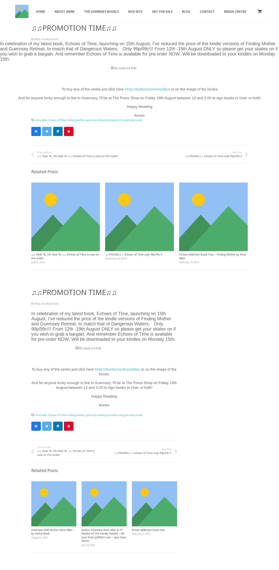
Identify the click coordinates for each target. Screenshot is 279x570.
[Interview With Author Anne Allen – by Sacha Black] (53, 483)
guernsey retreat (95, 120)
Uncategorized (49, 39)
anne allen (41, 120)
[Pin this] (68, 131)
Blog (37, 39)
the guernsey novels (131, 120)
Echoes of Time (57, 120)
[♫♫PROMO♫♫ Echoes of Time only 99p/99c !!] (139, 185)
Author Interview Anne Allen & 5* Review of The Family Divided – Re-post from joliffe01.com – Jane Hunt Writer (104, 535)
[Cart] (259, 11)
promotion (112, 120)
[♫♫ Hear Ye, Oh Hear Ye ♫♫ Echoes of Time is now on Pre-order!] (65, 185)
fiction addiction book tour (148, 530)
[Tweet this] (47, 131)
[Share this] (36, 131)
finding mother (75, 120)
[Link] (21, 11)
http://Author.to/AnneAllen (148, 89)
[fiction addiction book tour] (154, 483)
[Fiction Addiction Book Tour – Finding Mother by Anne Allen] (213, 185)
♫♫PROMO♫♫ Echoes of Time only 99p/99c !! (133, 254)
